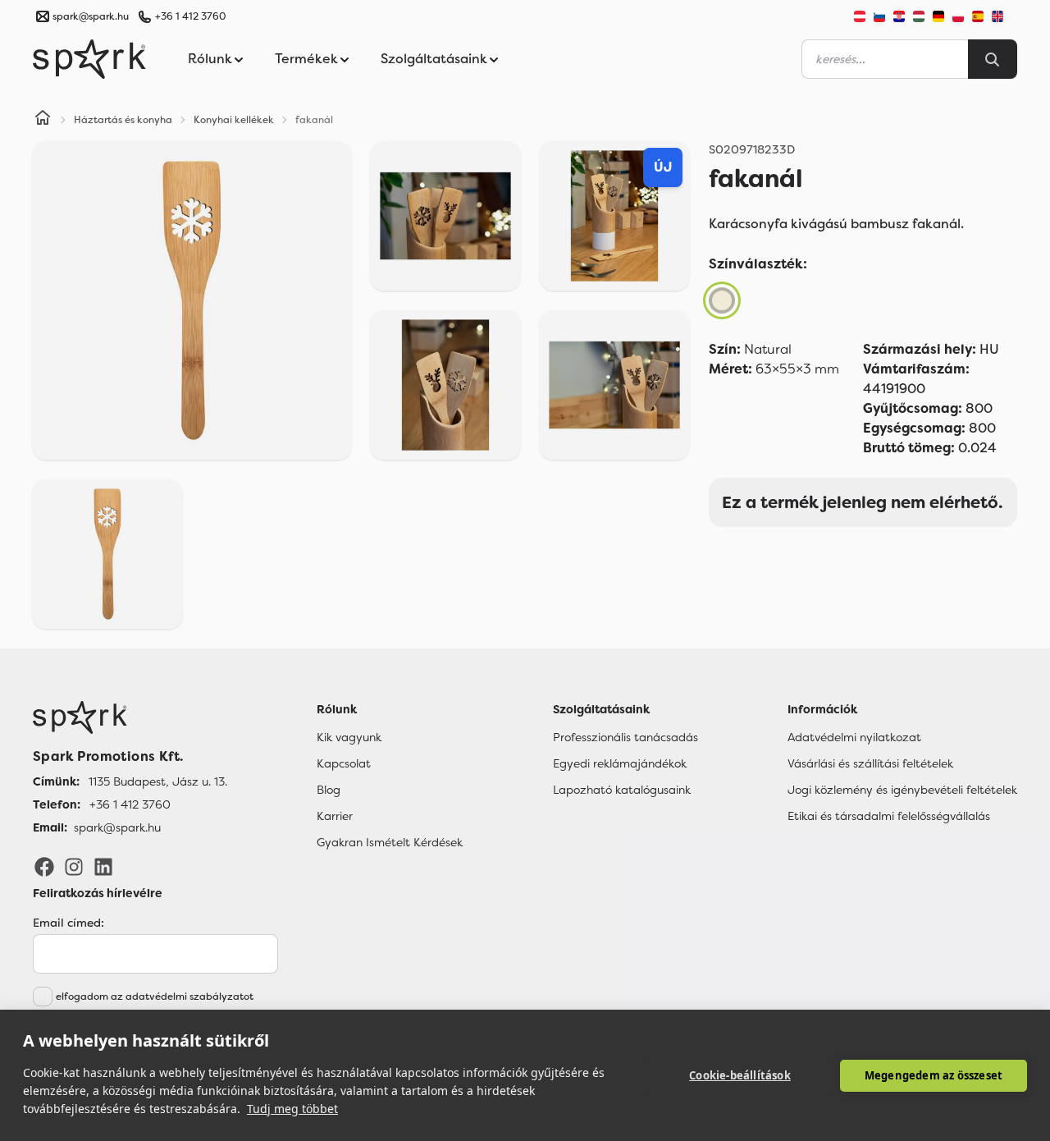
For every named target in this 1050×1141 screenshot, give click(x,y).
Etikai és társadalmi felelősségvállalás (889, 816)
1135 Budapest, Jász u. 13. (158, 781)
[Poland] (958, 16)
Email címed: (68, 922)
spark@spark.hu (117, 827)
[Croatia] (899, 16)
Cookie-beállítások (740, 1075)
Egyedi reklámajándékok (620, 763)
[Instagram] (73, 866)
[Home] (42, 120)
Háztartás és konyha (123, 119)
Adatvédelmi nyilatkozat (854, 737)
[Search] (992, 59)
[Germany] (938, 16)
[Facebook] (44, 866)
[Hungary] (918, 16)
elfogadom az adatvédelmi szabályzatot (154, 996)
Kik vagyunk (349, 737)
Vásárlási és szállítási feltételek (870, 763)
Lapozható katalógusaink (622, 789)
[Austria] (859, 16)
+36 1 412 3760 (190, 16)
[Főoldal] (130, 717)
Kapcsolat (344, 763)
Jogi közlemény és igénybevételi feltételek (902, 789)
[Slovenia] (879, 16)
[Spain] (977, 16)
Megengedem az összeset (933, 1075)
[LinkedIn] (103, 866)
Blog (328, 789)
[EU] (1004, 16)
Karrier (335, 816)
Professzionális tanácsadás (625, 737)
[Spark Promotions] (89, 59)
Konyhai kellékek (234, 119)
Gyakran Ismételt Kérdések (390, 842)
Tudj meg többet (292, 1108)
